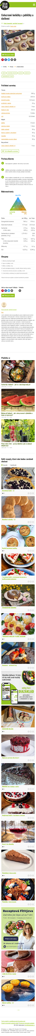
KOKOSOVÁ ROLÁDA (7, 729)
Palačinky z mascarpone (9, 902)
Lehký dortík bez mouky (9, 974)
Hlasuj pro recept (8, 55)
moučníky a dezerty (12, 73)
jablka (3, 123)
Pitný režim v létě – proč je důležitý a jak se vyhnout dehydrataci (16, 445)
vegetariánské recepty (7, 76)
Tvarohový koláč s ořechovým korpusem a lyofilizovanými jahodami (14, 578)
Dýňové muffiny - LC (8, 1003)
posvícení (27, 73)
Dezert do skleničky (8, 844)
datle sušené (5, 129)
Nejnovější (5, 465)
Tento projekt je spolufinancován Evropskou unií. (13, 1021)
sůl (2, 116)
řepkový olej (5, 110)
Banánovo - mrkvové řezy (9, 665)
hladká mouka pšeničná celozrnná (11, 93)
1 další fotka (30, 49)
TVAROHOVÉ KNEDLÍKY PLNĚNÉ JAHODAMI (13, 636)
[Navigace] (34, 5)
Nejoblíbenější (13, 465)
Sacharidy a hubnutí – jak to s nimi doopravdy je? (15, 385)
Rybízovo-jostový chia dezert (10, 758)
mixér (3, 73)
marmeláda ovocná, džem (9, 139)
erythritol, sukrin (6, 103)
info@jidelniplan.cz (30, 1025)
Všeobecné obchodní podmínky (26, 1023)
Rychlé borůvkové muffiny (9, 548)
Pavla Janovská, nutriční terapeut (13, 23)
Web (2, 312)
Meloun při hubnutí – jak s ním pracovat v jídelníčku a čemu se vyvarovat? (17, 414)
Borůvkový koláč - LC (8, 491)
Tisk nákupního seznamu (10, 151)
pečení (20, 73)
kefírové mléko (5, 97)
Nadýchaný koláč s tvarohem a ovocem (13, 815)
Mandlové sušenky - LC (8, 519)
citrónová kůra (5, 113)
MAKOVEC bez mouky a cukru (10, 786)
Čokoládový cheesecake (9, 873)
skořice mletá (5, 126)
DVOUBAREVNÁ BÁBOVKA (9, 608)
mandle (3, 136)
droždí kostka (5, 100)
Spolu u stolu (13, 26)
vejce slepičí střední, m (8, 106)
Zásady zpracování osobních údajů (9, 1023)
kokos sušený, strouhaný (8, 133)
